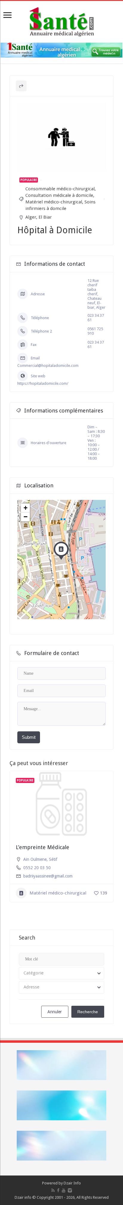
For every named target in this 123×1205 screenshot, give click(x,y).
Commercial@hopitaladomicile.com (48, 365)
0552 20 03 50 (37, 867)
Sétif (53, 859)
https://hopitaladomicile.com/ (42, 383)
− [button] (25, 516)
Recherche (87, 1011)
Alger (30, 217)
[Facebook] (58, 1190)
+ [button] (25, 508)
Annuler (54, 1011)
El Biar (45, 217)
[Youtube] (63, 1190)
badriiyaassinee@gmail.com (48, 876)
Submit (29, 737)
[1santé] (61, 20)
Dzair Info (72, 1183)
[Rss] (53, 1190)
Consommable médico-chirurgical (60, 188)
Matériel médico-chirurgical (53, 202)
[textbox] (61, 973)
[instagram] (70, 1190)
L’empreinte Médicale (42, 847)
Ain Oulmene (35, 859)
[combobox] (61, 973)
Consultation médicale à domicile (59, 195)
